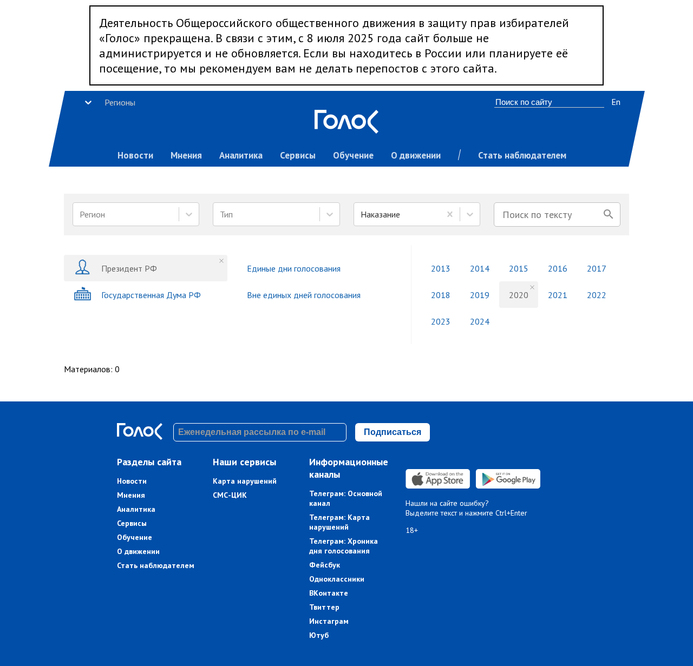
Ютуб (319, 635)
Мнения (186, 155)
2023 (440, 321)
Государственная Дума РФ (151, 294)
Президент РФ (129, 268)
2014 (479, 268)
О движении (416, 155)
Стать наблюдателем (522, 155)
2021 (557, 294)
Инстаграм (329, 621)
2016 (557, 268)
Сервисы (298, 155)
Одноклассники (336, 579)
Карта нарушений (245, 481)
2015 (518, 268)
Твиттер (324, 607)
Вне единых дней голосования (304, 294)
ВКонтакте (328, 593)
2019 (479, 294)
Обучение (353, 155)
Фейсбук (324, 565)
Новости (135, 155)
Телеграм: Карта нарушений (339, 522)
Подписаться (392, 432)
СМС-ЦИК (230, 495)
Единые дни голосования (294, 268)
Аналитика (241, 155)
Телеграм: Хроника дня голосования (343, 546)
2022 (596, 294)
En (615, 101)
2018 (440, 294)
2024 (479, 321)
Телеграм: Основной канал (345, 498)
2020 (518, 294)
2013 (440, 268)
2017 (596, 268)
